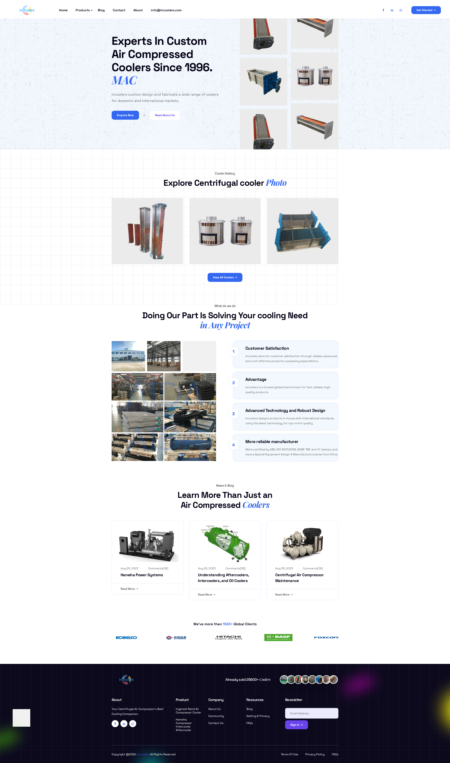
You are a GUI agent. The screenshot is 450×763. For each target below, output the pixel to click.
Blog (101, 10)
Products (83, 10)
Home (63, 10)
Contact (119, 10)
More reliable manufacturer (271, 441)
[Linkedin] (392, 10)
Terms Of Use (289, 754)
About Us (214, 709)
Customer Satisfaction (267, 348)
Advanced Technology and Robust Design (285, 410)
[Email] (400, 10)
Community (216, 716)
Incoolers (143, 754)
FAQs (249, 723)
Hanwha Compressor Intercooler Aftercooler (184, 725)
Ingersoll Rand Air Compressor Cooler (188, 710)
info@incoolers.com (166, 10)
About (138, 10)
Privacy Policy (315, 754)
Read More (128, 589)
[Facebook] (383, 10)
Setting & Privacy (258, 716)
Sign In (295, 725)
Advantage (255, 379)
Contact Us (215, 723)
